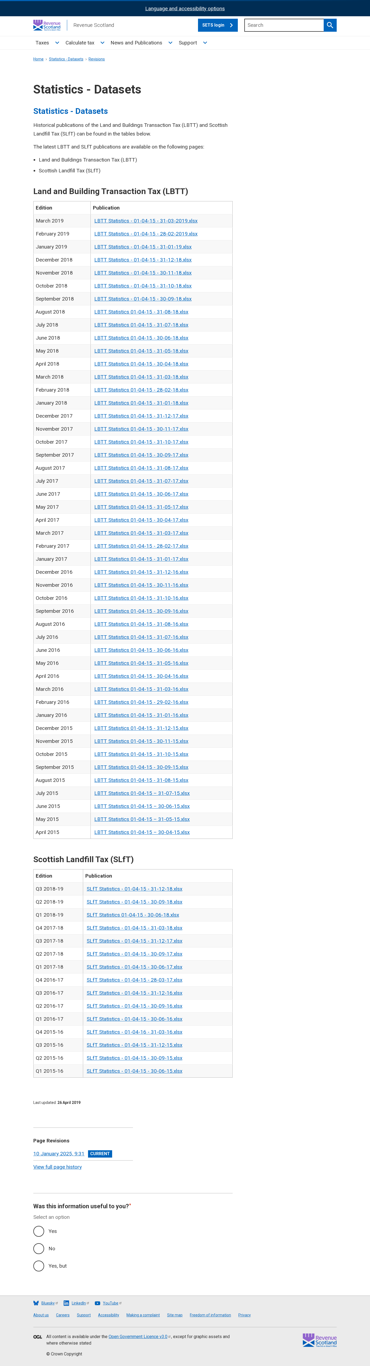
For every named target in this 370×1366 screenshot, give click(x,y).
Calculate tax (80, 43)
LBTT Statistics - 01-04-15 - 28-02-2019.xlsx (145, 234)
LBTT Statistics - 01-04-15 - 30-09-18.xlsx (143, 299)
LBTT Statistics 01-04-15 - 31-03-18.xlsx (141, 377)
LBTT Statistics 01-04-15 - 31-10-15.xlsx (141, 754)
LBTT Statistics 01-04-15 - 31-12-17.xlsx (141, 416)
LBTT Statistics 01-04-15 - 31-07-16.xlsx (141, 637)
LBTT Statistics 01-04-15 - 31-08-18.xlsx (141, 312)
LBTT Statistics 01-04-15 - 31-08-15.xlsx (141, 780)
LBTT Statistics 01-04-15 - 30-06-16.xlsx (141, 650)
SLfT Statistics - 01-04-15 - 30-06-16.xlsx (134, 1019)
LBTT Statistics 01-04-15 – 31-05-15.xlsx (142, 819)
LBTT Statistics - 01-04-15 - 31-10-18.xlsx (143, 286)
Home (38, 59)
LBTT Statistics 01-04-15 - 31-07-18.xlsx (141, 325)
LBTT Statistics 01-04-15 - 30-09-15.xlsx (141, 767)
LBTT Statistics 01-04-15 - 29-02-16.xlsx (141, 702)
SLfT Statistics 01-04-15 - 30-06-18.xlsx (133, 915)
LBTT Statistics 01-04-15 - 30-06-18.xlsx (141, 338)
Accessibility (108, 1315)
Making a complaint (143, 1315)
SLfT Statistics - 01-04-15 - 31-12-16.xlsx (134, 993)
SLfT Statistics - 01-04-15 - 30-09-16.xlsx (134, 1006)
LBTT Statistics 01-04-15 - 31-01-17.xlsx (141, 559)
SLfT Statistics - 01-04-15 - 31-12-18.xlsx (134, 889)
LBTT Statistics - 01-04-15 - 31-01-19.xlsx (143, 247)
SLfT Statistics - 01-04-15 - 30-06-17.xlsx (134, 967)
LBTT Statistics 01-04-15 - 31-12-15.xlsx (141, 728)
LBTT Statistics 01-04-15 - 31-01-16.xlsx (141, 715)
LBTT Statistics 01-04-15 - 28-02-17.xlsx (141, 546)
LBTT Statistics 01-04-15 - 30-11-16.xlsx (141, 585)
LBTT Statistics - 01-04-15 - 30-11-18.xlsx (143, 273)
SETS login (213, 25)
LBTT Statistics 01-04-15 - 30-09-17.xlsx (141, 455)
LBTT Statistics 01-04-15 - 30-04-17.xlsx (141, 520)
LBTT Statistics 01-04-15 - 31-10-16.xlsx (141, 598)
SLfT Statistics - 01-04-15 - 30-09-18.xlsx (134, 902)
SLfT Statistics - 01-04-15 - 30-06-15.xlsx (134, 1071)
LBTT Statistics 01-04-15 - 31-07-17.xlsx (141, 481)
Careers (63, 1315)
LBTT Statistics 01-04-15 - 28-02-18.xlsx (141, 390)
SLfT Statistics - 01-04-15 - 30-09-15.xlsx (134, 1058)
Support (188, 43)
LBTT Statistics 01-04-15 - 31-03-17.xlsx (141, 533)
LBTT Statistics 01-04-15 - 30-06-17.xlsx (141, 494)
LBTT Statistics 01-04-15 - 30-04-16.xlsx (141, 676)
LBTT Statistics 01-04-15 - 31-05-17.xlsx (141, 507)
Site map (175, 1315)
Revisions (97, 59)
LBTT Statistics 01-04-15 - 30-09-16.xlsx (141, 611)
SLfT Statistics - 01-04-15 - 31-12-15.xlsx (134, 1045)
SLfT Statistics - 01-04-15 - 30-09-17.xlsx (134, 954)
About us (41, 1315)
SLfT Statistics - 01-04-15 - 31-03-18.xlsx (134, 928)
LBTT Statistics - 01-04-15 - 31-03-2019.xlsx (145, 221)
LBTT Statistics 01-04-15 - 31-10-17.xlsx (141, 442)
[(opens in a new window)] (37, 1337)
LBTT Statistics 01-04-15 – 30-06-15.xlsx (142, 806)
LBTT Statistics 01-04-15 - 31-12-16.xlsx (141, 572)
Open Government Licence (138, 1336)
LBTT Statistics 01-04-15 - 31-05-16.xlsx (141, 663)
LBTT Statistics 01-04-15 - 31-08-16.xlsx (141, 624)
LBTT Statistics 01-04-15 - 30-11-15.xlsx (141, 741)
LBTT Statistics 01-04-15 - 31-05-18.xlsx (141, 351)
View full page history (57, 1167)
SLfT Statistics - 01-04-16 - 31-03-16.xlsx (134, 1032)
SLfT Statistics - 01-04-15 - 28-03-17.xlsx (134, 980)
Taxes (42, 43)
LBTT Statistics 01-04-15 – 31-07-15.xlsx (142, 793)
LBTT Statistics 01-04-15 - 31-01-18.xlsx (141, 403)
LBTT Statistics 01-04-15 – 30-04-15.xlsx (142, 832)
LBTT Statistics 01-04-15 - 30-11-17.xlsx (141, 429)
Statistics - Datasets (66, 59)
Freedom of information (210, 1315)
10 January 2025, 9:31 (59, 1154)
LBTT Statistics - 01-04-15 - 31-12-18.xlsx (143, 260)
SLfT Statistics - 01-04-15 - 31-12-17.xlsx (134, 941)
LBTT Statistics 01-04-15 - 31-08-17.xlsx (141, 468)
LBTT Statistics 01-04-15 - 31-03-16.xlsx (141, 689)
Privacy (244, 1315)
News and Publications (136, 43)
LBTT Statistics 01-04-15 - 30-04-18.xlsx (141, 364)
